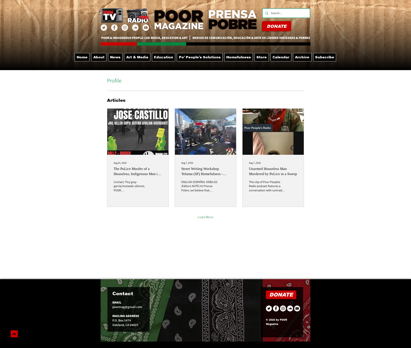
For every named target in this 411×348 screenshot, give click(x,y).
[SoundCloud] (135, 27)
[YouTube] (146, 27)
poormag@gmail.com (127, 307)
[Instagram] (125, 27)
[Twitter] (104, 27)
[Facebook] (114, 27)
